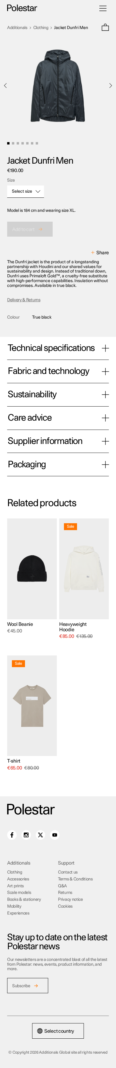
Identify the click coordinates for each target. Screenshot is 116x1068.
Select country (59, 1031)
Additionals (17, 28)
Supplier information (45, 441)
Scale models (19, 893)
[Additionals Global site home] (22, 8)
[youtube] (54, 835)
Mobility (14, 906)
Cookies (65, 906)
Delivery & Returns (23, 300)
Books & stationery (24, 899)
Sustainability (32, 394)
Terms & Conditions (75, 879)
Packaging (27, 464)
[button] (105, 28)
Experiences (18, 913)
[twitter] (40, 835)
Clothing (40, 28)
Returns (65, 893)
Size (11, 180)
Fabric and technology (48, 371)
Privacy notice (70, 899)
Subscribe (21, 986)
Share (102, 252)
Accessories (18, 879)
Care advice (30, 417)
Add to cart (23, 229)
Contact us (68, 872)
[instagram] (26, 835)
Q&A (62, 886)
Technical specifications (51, 348)
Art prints (15, 886)
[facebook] (12, 835)
